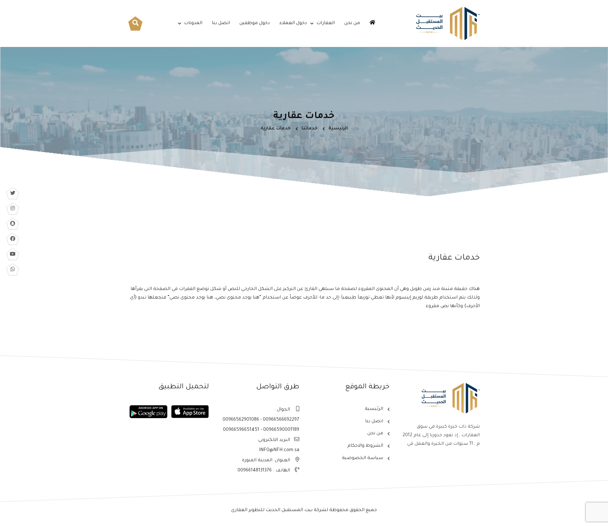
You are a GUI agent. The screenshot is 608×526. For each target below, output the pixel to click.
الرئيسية (338, 128)
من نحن (352, 23)
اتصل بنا (221, 23)
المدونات (193, 23)
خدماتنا (309, 128)
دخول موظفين (254, 23)
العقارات (325, 23)
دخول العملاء (293, 23)
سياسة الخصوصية (362, 458)
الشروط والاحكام (365, 446)
